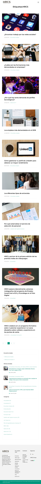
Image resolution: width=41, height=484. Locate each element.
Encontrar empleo (14, 37)
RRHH (27, 366)
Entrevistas (17, 366)
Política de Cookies (6, 482)
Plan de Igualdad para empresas (28, 386)
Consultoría (17, 376)
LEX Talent (23, 366)
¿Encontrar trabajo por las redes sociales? (20, 34)
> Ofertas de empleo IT (9, 359)
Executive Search (8, 411)
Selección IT (13, 102)
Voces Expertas (33, 366)
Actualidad (12, 261)
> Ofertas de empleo (8, 356)
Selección (7, 428)
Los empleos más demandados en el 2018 (20, 130)
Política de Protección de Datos (34, 481)
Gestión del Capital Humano (17, 228)
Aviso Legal (25, 481)
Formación (19, 335)
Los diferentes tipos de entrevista (17, 193)
